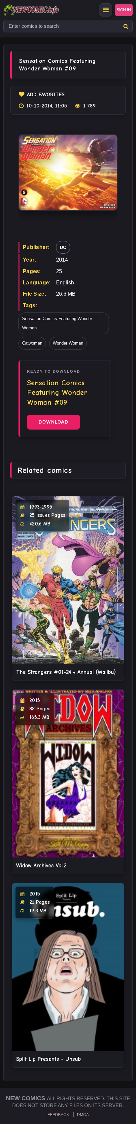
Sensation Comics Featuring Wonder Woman (57, 323)
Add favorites (46, 95)
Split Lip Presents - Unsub (48, 1059)
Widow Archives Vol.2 (41, 865)
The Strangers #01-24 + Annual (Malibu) (66, 672)
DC (63, 247)
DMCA (83, 1114)
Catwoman (32, 343)
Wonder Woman (68, 343)
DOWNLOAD (53, 422)
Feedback (58, 1114)
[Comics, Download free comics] (43, 10)
